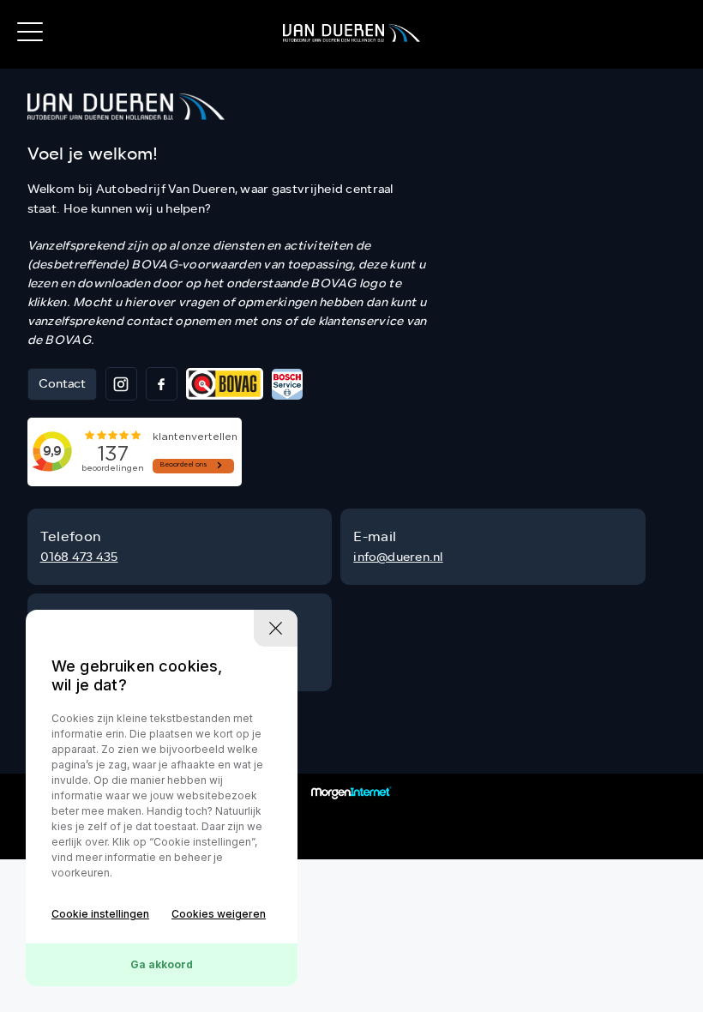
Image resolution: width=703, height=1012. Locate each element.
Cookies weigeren (218, 913)
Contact (62, 384)
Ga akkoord (161, 964)
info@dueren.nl (397, 557)
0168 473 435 (79, 557)
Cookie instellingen (100, 913)
